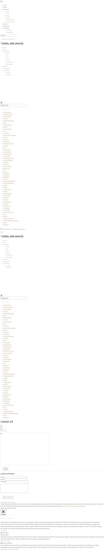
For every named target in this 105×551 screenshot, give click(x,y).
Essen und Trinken (9, 135)
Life (4, 170)
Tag (4, 214)
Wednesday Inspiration (10, 220)
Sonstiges (6, 210)
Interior (5, 162)
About (4, 7)
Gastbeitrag (7, 152)
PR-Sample (6, 195)
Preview (5, 198)
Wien (5, 223)
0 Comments (4, 430)
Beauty (8, 11)
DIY (4, 131)
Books (5, 127)
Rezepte (6, 204)
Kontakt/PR (6, 28)
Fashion (8, 17)
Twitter (5, 468)
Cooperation (7, 129)
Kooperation (7, 166)
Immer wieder (7, 160)
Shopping (6, 208)
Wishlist (6, 225)
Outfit (5, 191)
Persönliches (7, 193)
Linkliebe (6, 177)
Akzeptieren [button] (67, 506)
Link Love (6, 175)
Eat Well (6, 133)
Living (5, 179)
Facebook (5, 467)
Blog (4, 123)
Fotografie (6, 150)
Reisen (5, 200)
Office (5, 187)
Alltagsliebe (7, 116)
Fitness (5, 146)
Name (2, 477)
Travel (7, 15)
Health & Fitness (10, 19)
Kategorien (6, 9)
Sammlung (7, 206)
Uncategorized (8, 218)
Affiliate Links (8, 114)
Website (3, 481)
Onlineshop (7, 189)
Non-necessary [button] (5, 541)
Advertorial (7, 112)
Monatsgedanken (9, 181)
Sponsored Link (8, 212)
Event (5, 137)
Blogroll (5, 24)
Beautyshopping (8, 121)
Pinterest (6, 469)
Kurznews (6, 168)
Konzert (6, 164)
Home (5, 5)
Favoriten (6, 141)
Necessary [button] (4, 530)
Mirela (2, 426)
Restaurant (7, 202)
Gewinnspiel (7, 154)
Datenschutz (9, 32)
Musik (5, 185)
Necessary (5, 533)
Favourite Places (10, 22)
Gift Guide (6, 156)
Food (7, 13)
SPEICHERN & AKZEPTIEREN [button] (10, 549)
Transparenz (6, 26)
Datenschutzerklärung (78, 506)
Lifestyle (6, 173)
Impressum (9, 30)
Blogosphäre (7, 125)
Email (2, 479)
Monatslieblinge (8, 183)
